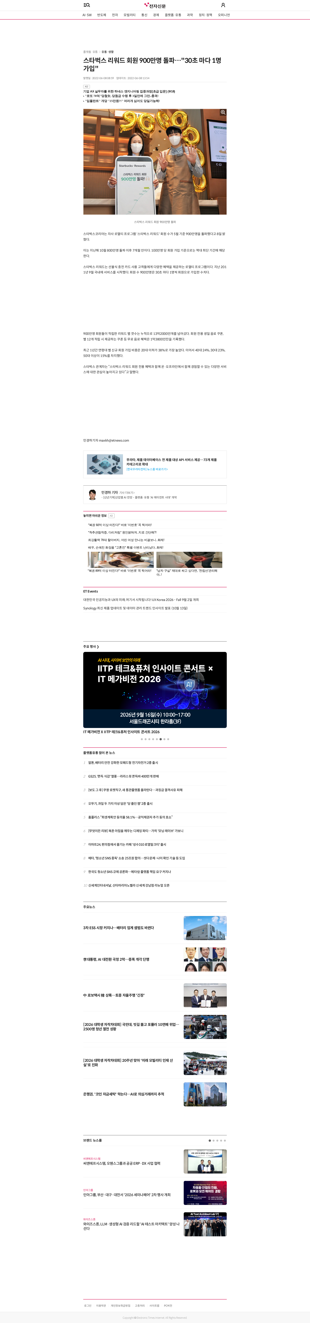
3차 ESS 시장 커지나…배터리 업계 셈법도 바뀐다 (118, 928)
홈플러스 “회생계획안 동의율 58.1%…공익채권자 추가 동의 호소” (130, 817)
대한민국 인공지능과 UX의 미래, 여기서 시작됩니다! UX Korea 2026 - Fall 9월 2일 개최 (141, 600)
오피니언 (224, 15)
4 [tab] (153, 739)
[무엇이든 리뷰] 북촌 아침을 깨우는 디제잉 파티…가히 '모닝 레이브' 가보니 (135, 831)
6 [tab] (161, 739)
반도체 (101, 15)
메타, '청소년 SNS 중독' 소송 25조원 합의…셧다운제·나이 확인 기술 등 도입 (136, 858)
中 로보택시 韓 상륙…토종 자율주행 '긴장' (114, 995)
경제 (156, 15)
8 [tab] (168, 739)
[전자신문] (155, 5)
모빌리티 (130, 15)
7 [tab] (164, 739)
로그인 (87, 1305)
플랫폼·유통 (173, 15)
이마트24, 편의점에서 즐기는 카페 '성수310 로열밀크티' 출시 (127, 845)
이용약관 (101, 1305)
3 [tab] (149, 739)
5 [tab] (157, 739)
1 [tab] (142, 739)
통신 (144, 15)
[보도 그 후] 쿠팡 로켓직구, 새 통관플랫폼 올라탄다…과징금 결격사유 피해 (135, 790)
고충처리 (140, 1305)
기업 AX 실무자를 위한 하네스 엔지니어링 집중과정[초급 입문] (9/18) (129, 91)
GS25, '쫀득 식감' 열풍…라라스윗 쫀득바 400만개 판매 (123, 776)
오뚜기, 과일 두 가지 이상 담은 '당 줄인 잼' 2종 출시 (120, 804)
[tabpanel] (155, 694)
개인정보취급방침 (120, 1305)
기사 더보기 (126, 493)
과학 (190, 15)
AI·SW (87, 15)
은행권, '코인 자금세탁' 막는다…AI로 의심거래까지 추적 (123, 1094)
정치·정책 (205, 15)
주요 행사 (91, 647)
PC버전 (168, 1305)
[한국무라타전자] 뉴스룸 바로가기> (147, 469)
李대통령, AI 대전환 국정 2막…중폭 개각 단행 (116, 959)
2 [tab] (146, 739)
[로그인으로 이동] (223, 5)
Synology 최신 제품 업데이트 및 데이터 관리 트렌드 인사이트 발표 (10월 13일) (135, 608)
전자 (115, 15)
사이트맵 (154, 1305)
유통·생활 (108, 52)
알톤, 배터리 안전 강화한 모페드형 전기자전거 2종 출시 (123, 763)
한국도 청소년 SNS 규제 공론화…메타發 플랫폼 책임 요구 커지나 (129, 872)
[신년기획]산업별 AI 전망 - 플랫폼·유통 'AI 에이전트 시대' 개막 (140, 497)
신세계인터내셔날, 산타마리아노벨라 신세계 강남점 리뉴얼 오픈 (129, 886)
